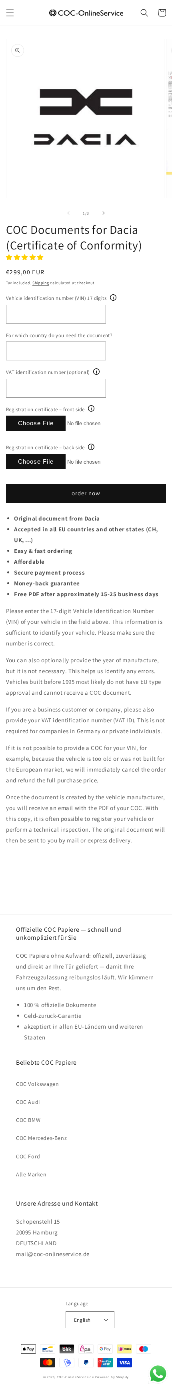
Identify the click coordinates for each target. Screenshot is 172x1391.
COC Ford (28, 1156)
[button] (10, 13)
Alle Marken (31, 1174)
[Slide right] (103, 213)
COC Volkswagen (37, 1083)
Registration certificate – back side (45, 447)
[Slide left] (68, 213)
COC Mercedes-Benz (41, 1138)
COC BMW (28, 1120)
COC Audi (28, 1102)
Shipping (40, 282)
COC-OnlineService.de (75, 1377)
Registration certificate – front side (45, 409)
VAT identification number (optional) (48, 372)
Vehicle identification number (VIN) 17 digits (56, 298)
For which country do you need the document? (59, 335)
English (82, 1320)
